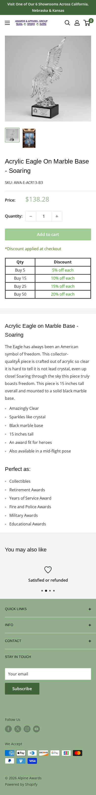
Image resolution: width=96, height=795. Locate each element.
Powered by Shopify (21, 784)
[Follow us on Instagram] (27, 729)
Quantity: (13, 216)
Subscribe (22, 688)
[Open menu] (7, 23)
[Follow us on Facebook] (8, 729)
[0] (87, 23)
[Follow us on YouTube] (36, 729)
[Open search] (67, 23)
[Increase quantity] (57, 216)
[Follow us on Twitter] (17, 729)
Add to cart (48, 234)
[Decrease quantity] (31, 216)
